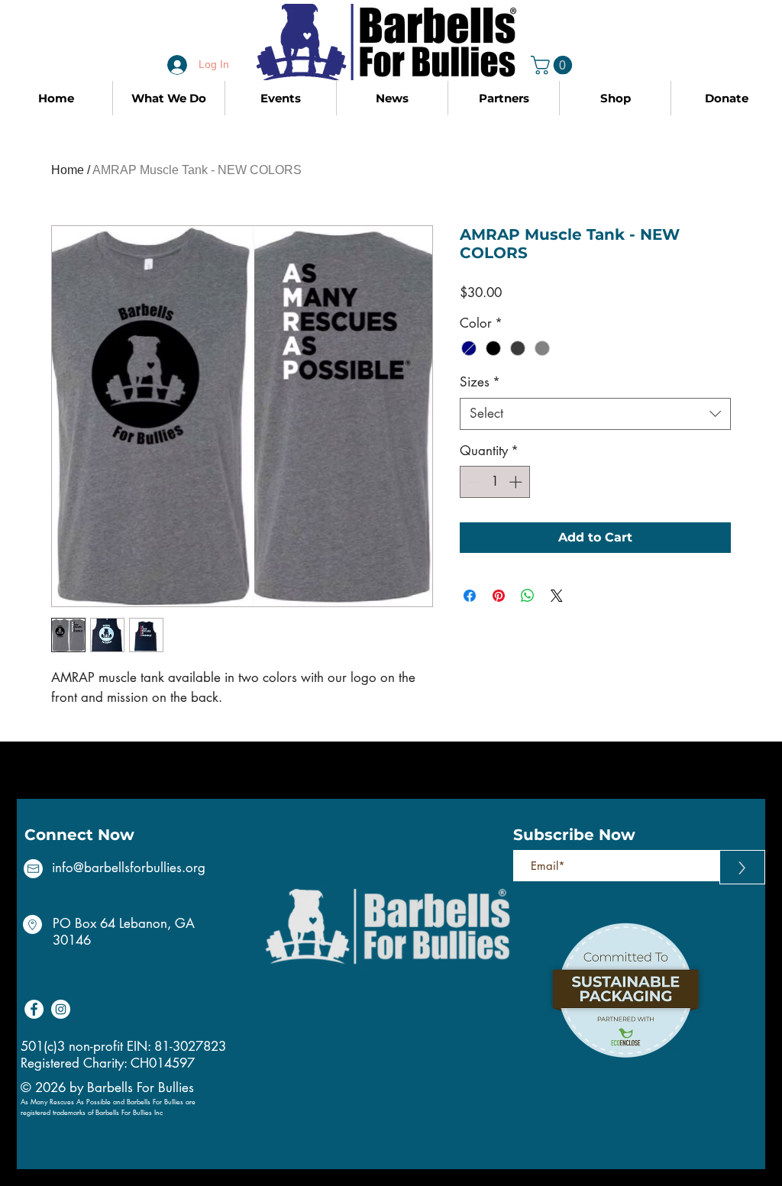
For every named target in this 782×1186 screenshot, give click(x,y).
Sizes (480, 381)
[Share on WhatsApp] (528, 596)
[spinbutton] (495, 482)
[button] (554, 65)
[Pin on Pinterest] (499, 596)
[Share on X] (557, 596)
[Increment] (517, 482)
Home (67, 169)
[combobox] (595, 414)
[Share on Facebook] (469, 596)
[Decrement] (473, 482)
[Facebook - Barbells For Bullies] (34, 1009)
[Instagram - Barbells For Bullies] (60, 1009)
